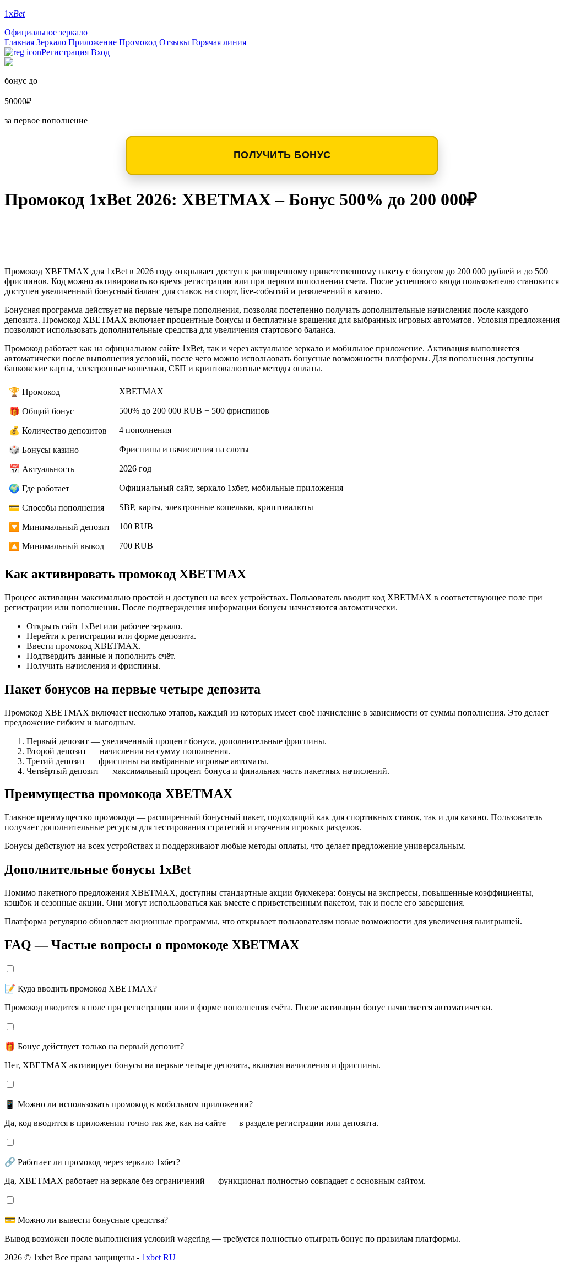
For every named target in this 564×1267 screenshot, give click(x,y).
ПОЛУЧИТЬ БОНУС (282, 154)
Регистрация (65, 52)
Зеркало (51, 42)
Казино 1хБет (51, 248)
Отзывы (174, 42)
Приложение (92, 42)
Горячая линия (219, 42)
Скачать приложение (77, 231)
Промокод (138, 42)
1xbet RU (159, 1257)
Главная (19, 42)
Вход (100, 52)
